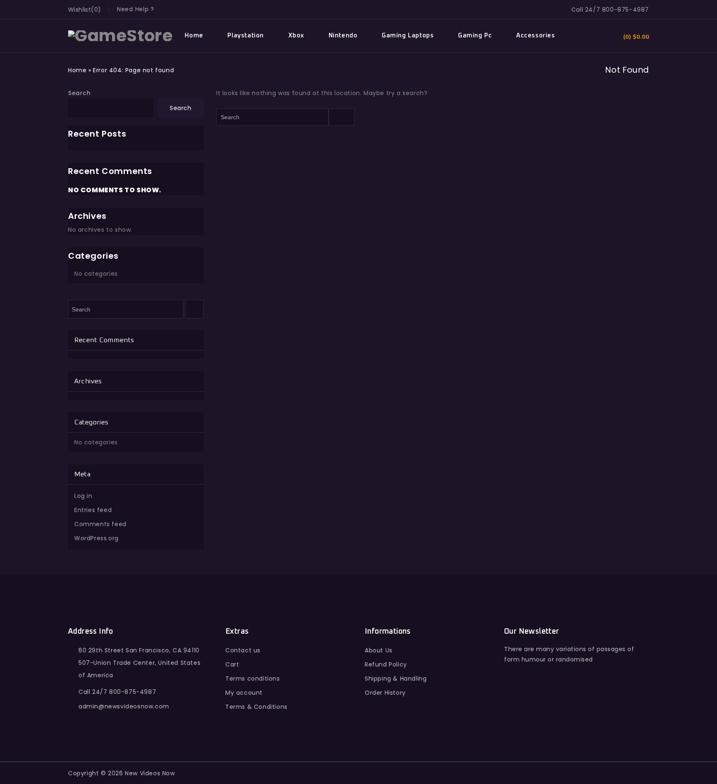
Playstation (245, 35)
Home (194, 35)
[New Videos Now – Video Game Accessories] (120, 35)
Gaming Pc (475, 35)
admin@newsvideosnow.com (123, 706)
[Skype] (566, 709)
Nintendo (343, 35)
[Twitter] (530, 709)
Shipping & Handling (396, 678)
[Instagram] (584, 709)
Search (79, 93)
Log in (83, 496)
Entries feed (93, 510)
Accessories (535, 35)
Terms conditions (252, 678)
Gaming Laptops (408, 35)
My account (244, 692)
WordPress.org (96, 538)
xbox (296, 35)
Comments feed (100, 524)
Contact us (243, 650)
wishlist (79, 9)
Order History (385, 692)
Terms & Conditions (256, 707)
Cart (232, 664)
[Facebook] (512, 709)
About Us (379, 650)
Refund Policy (386, 664)
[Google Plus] (548, 709)
